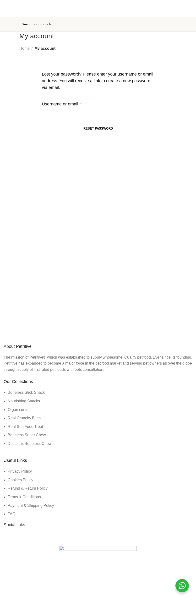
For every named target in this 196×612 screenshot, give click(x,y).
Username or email (61, 104)
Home (24, 48)
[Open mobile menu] (5, 24)
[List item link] (98, 418)
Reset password (98, 128)
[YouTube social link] (106, 536)
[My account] (190, 24)
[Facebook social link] (89, 536)
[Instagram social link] (98, 536)
